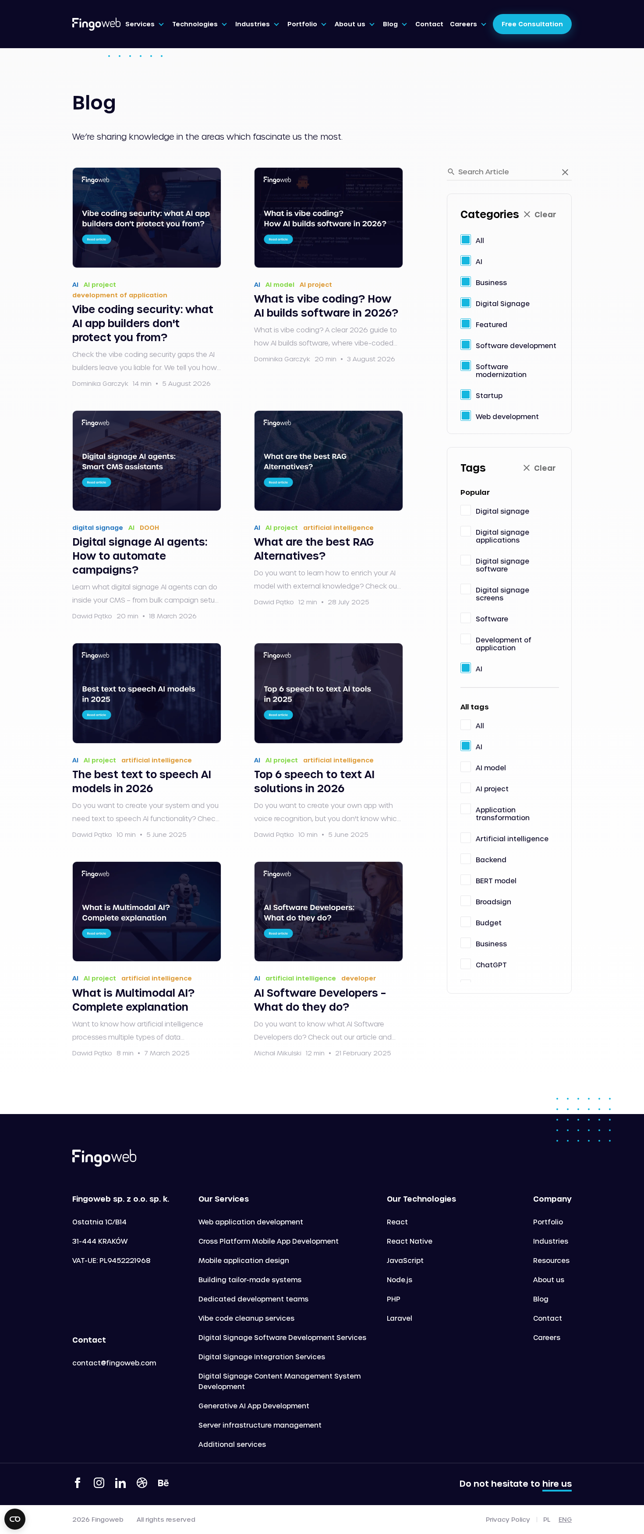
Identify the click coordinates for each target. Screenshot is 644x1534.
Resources (551, 1260)
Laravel (399, 1318)
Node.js (399, 1280)
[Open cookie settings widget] (14, 1519)
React (397, 1222)
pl (546, 1519)
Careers (546, 1337)
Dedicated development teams (253, 1299)
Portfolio (548, 1222)
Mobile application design (243, 1260)
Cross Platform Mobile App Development (268, 1241)
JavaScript (405, 1260)
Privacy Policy (508, 1519)
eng (565, 1519)
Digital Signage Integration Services (261, 1357)
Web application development (250, 1222)
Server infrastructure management (260, 1425)
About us (548, 1280)
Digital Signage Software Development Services (282, 1337)
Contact (547, 1318)
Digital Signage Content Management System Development (279, 1381)
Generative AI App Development (253, 1406)
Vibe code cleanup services (246, 1318)
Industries (550, 1241)
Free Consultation (532, 24)
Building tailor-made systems (249, 1280)
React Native (409, 1241)
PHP (393, 1299)
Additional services (232, 1444)
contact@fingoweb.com (114, 1363)
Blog (540, 1299)
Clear (545, 214)
